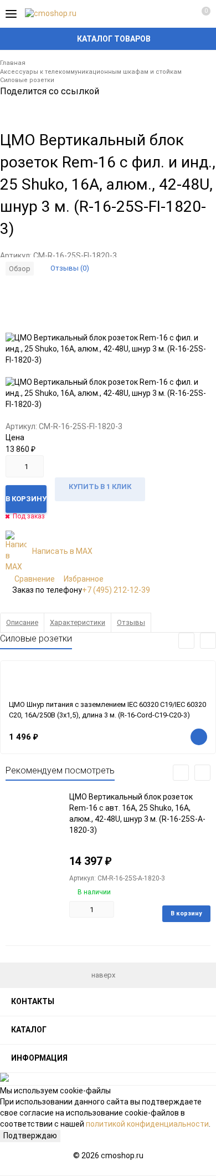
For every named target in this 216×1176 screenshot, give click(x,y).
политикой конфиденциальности (147, 1123)
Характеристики (77, 622)
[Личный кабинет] (180, 13)
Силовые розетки (27, 80)
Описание (22, 622)
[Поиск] (160, 13)
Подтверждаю (30, 1135)
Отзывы (131, 622)
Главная (12, 63)
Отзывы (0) (69, 268)
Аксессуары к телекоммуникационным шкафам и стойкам (91, 71)
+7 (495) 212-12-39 (116, 590)
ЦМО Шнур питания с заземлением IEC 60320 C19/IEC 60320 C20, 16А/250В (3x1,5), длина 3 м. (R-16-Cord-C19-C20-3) (107, 709)
